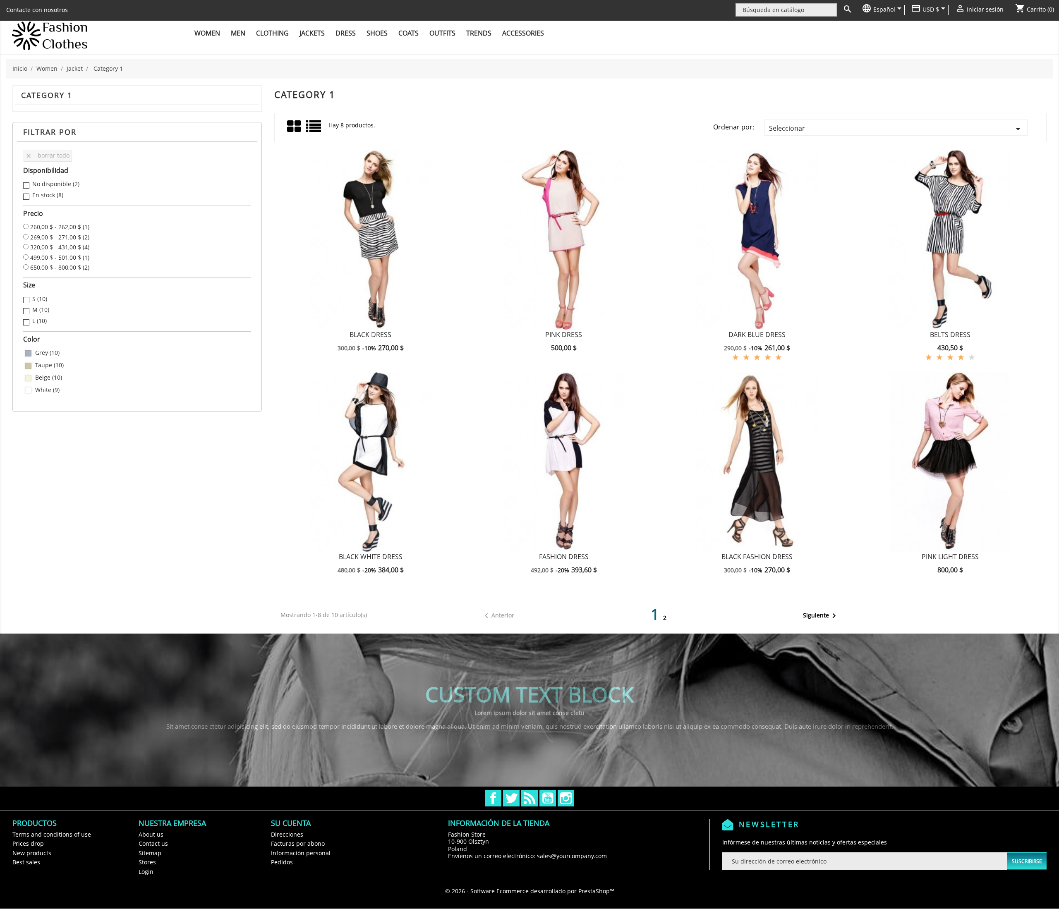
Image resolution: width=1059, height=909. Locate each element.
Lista (314, 129)
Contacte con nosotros (37, 10)
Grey (47, 352)
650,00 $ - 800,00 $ (59, 267)
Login (146, 872)
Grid (294, 126)
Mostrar (370, 339)
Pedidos (282, 862)
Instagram (566, 798)
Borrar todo (47, 155)
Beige (48, 377)
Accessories (523, 33)
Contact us (153, 843)
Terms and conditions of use (51, 834)
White (47, 390)
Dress (345, 33)
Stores (147, 862)
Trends (478, 33)
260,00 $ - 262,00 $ (59, 227)
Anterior (498, 616)
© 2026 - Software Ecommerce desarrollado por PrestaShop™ (529, 891)
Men (238, 33)
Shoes (377, 33)
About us (151, 834)
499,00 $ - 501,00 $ (59, 257)
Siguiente (821, 616)
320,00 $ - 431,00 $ (59, 247)
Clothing (272, 33)
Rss (529, 798)
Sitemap (150, 853)
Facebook (493, 798)
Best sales (26, 862)
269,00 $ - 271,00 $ (59, 237)
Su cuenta (291, 823)
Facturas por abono (298, 843)
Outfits (442, 33)
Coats (408, 33)
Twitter (511, 798)
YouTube (547, 798)
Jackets (312, 33)
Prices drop (28, 843)
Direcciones (287, 834)
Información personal (301, 853)
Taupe (49, 365)
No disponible (55, 184)
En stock (47, 195)
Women (207, 33)
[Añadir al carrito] (303, 339)
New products (31, 853)
